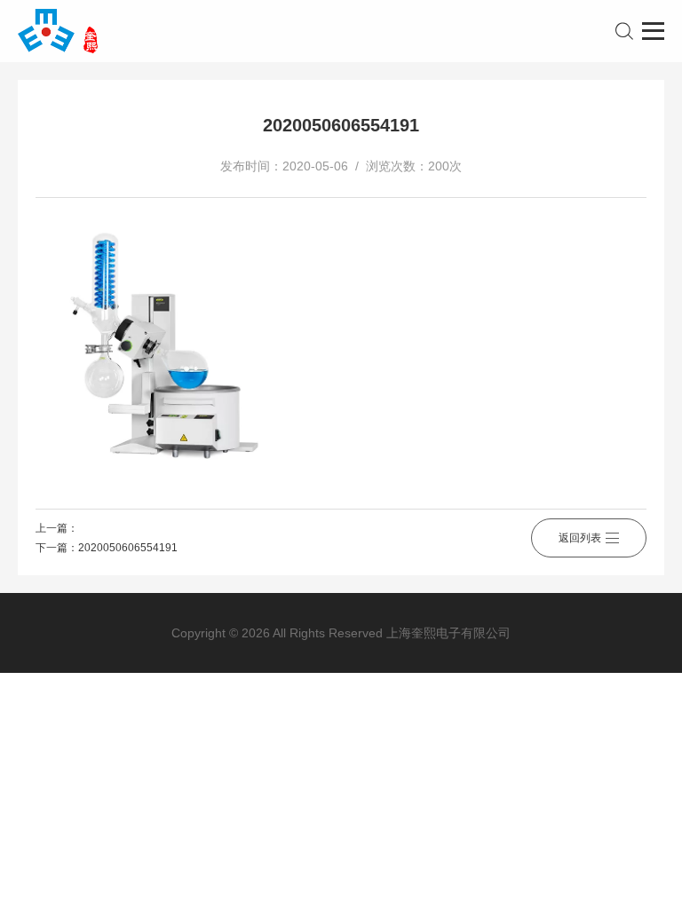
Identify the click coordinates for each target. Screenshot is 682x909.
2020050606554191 (128, 547)
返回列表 (580, 538)
